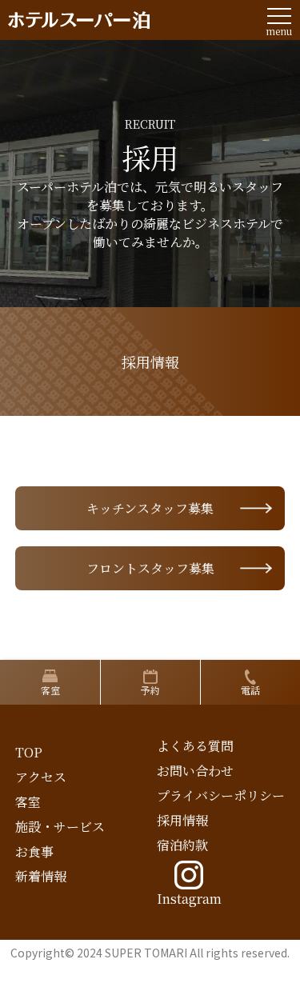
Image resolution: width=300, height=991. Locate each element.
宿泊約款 (182, 845)
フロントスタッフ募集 (150, 568)
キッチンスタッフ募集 (150, 508)
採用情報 (182, 820)
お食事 (34, 851)
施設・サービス (60, 826)
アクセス (40, 777)
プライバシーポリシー (221, 795)
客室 (28, 802)
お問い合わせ (195, 770)
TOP (28, 752)
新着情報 (40, 876)
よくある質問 (195, 746)
